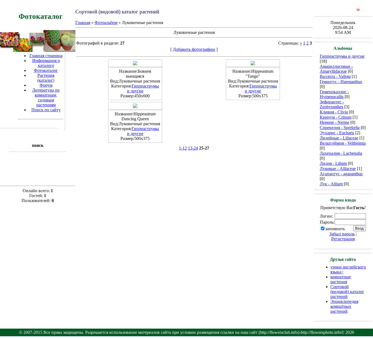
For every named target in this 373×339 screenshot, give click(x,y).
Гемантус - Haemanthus (341, 81)
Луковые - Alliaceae (338, 168)
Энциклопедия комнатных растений (344, 306)
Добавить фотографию (194, 49)
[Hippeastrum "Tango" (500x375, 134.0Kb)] (253, 64)
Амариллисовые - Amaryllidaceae (336, 69)
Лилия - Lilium (333, 163)
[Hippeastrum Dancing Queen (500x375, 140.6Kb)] (135, 106)
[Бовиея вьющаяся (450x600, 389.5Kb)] (135, 64)
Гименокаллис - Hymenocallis (334, 94)
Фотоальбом (105, 22)
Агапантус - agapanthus (341, 173)
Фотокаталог (46, 70)
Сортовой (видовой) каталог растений (347, 291)
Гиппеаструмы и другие (143, 88)
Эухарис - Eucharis (337, 132)
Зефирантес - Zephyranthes (332, 104)
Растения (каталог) (45, 78)
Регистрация (343, 238)
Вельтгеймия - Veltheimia (343, 143)
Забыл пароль (342, 234)
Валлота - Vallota (335, 76)
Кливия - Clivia (334, 112)
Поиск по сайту (46, 109)
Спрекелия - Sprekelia (340, 127)
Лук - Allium (331, 184)
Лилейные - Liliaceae (339, 138)
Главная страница (46, 55)
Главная (82, 22)
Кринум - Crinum (335, 117)
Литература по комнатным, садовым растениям (46, 97)
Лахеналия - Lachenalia (341, 153)
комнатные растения (340, 279)
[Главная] (358, 10)
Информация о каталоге (46, 63)
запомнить (335, 228)
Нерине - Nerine (334, 122)
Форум (46, 85)
